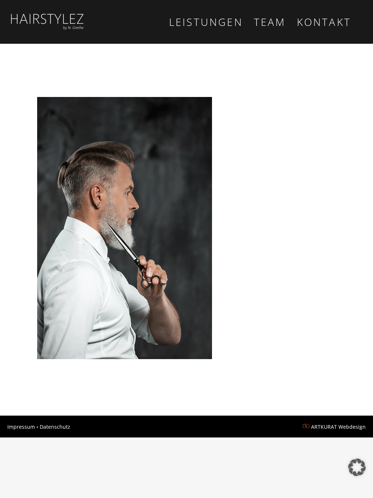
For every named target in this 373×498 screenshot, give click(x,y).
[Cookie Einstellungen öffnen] (357, 474)
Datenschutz (55, 426)
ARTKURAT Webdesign (338, 426)
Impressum (21, 426)
